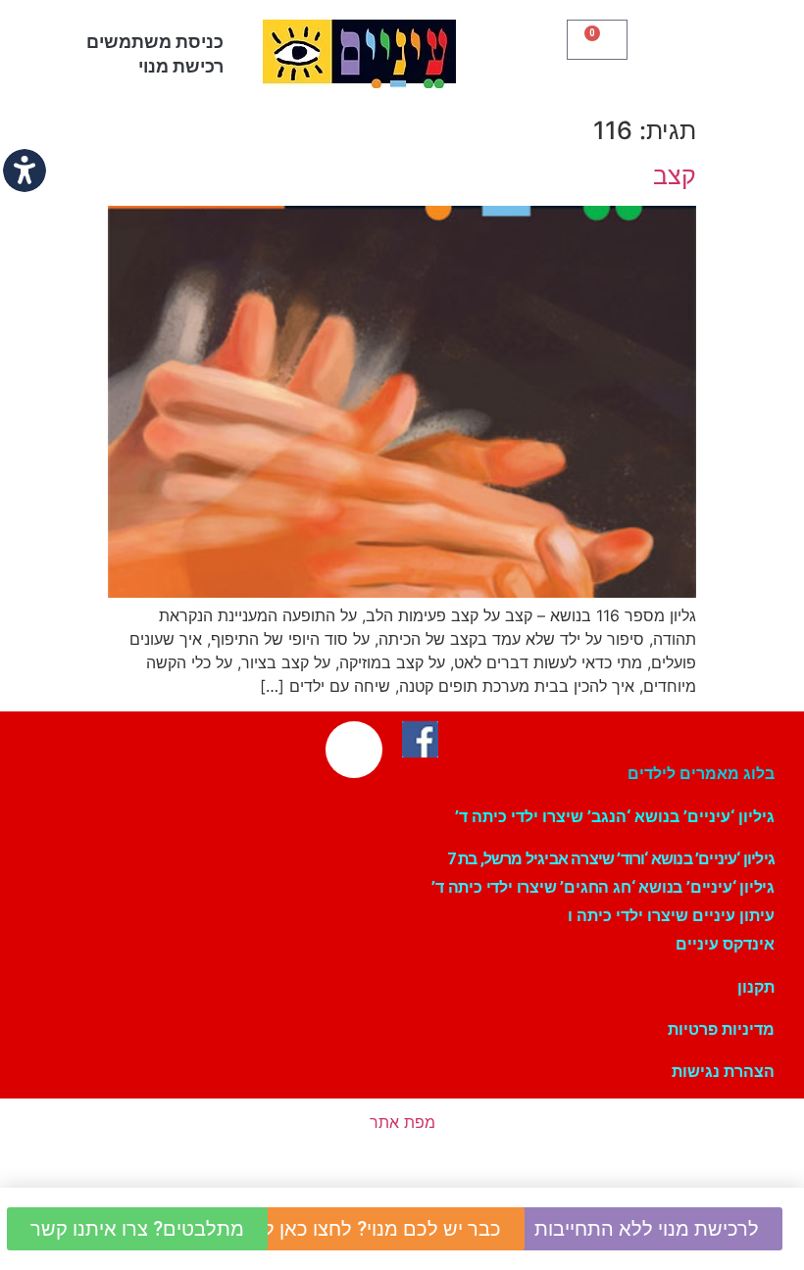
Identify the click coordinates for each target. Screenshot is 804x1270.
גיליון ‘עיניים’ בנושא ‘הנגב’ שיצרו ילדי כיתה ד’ (615, 816)
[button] (709, 49)
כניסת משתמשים (155, 41)
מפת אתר (402, 1122)
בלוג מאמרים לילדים (701, 773)
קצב (674, 175)
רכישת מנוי (181, 66)
